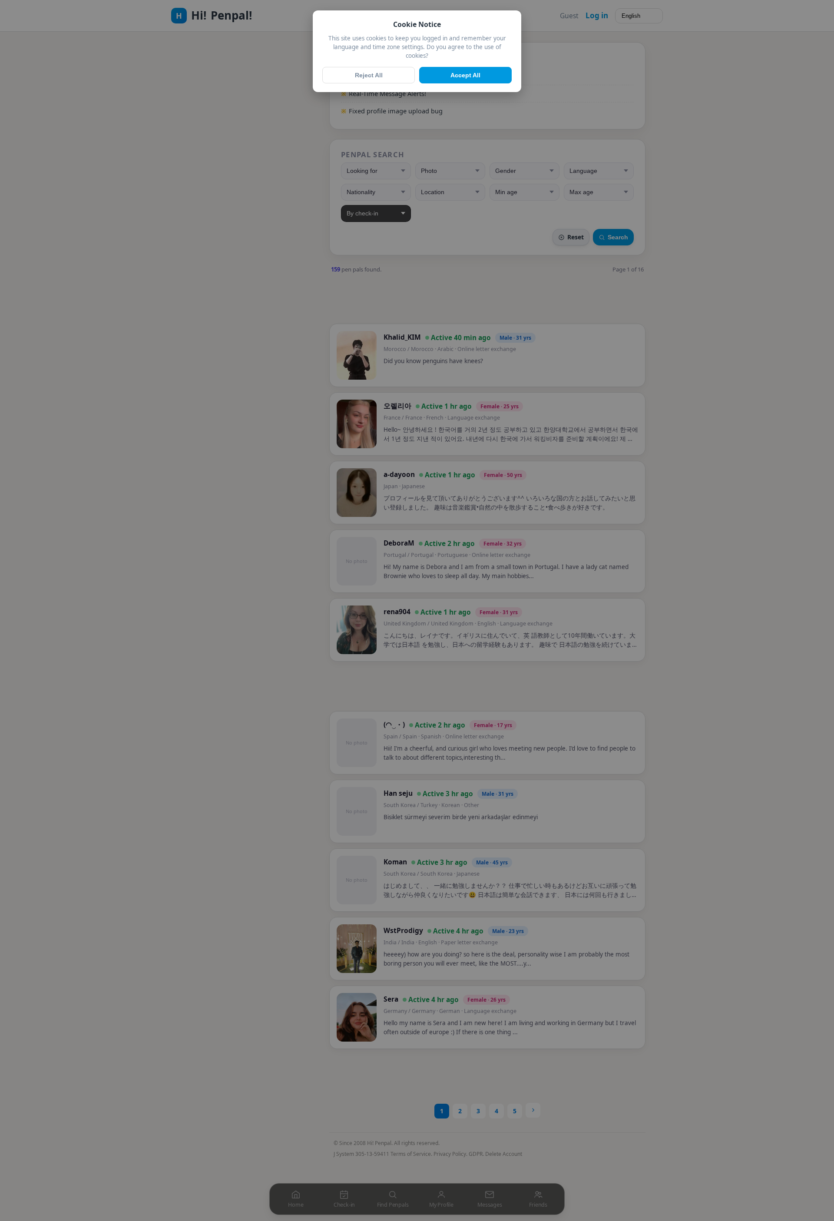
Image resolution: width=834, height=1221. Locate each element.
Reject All (369, 75)
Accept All (465, 75)
